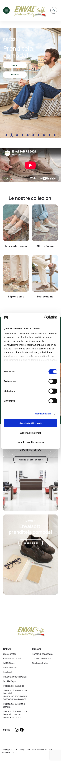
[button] (16, 222)
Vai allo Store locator (30, 459)
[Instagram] (17, 730)
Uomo (14, 65)
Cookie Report (10, 681)
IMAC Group (9, 663)
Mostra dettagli (43, 413)
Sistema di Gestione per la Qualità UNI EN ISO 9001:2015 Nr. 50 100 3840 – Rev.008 (15, 695)
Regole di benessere (42, 654)
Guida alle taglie (40, 663)
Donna (15, 74)
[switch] (52, 381)
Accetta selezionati (30, 432)
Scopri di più (30, 542)
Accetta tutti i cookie (30, 423)
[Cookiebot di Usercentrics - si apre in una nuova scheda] (44, 317)
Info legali (7, 672)
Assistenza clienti (12, 659)
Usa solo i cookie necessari (30, 442)
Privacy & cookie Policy (14, 677)
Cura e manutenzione (42, 659)
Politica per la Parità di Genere (14, 705)
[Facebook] (22, 730)
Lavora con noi (10, 668)
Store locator (9, 654)
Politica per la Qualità (13, 686)
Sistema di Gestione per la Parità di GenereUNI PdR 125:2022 (15, 714)
